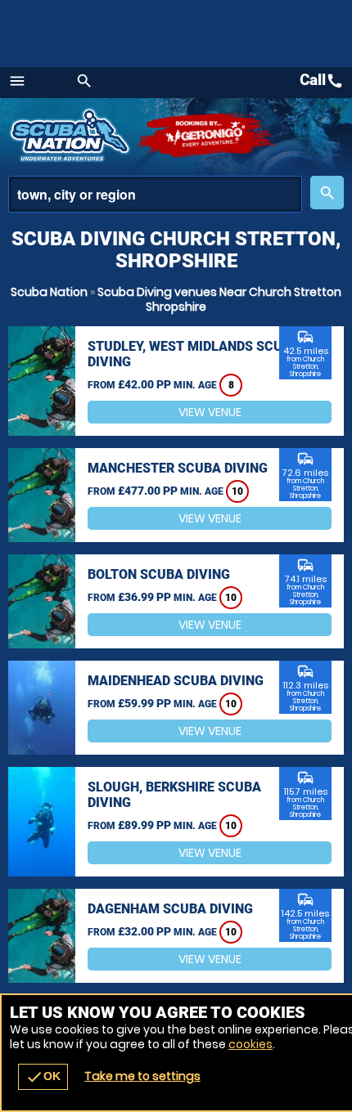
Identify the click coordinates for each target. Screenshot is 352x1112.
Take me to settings (142, 1076)
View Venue (209, 412)
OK (43, 1077)
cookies (250, 1044)
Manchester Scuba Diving (178, 468)
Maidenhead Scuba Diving (176, 680)
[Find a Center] (155, 194)
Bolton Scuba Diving (159, 574)
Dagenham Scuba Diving (170, 909)
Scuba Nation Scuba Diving (71, 135)
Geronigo (206, 135)
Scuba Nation (49, 292)
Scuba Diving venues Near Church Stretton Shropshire (219, 299)
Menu (17, 81)
